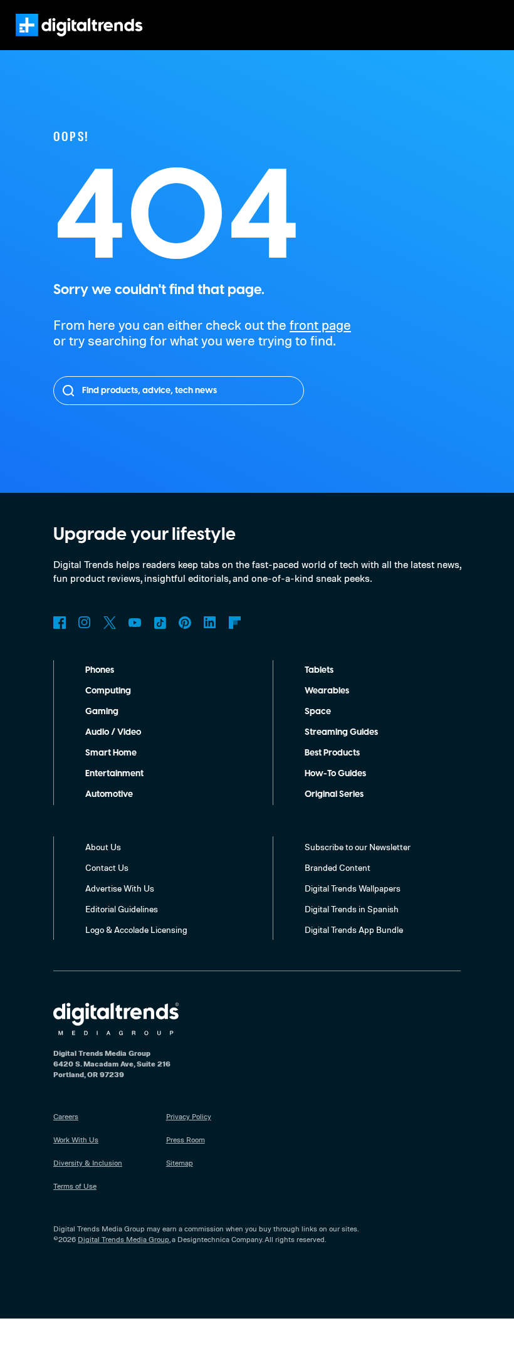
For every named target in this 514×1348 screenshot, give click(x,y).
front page (320, 324)
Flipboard (235, 622)
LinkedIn (210, 622)
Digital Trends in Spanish (352, 908)
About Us (103, 846)
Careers (65, 1116)
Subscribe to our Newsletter (358, 846)
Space (318, 711)
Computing (108, 691)
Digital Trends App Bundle (354, 929)
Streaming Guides (341, 732)
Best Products (332, 753)
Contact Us (106, 867)
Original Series (334, 794)
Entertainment (114, 773)
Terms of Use (75, 1186)
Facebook (59, 622)
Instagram (84, 622)
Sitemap (179, 1162)
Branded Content (337, 867)
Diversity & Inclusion (87, 1162)
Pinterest (185, 622)
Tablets (319, 670)
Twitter (109, 622)
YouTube (134, 622)
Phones (99, 670)
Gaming (101, 711)
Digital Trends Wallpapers (353, 888)
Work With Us (75, 1139)
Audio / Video (113, 732)
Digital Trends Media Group (123, 1239)
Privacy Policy (188, 1116)
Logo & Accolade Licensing (136, 929)
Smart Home (111, 753)
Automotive (109, 794)
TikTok (160, 622)
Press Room (185, 1139)
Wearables (327, 691)
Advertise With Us (119, 888)
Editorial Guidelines (121, 908)
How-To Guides (335, 773)
